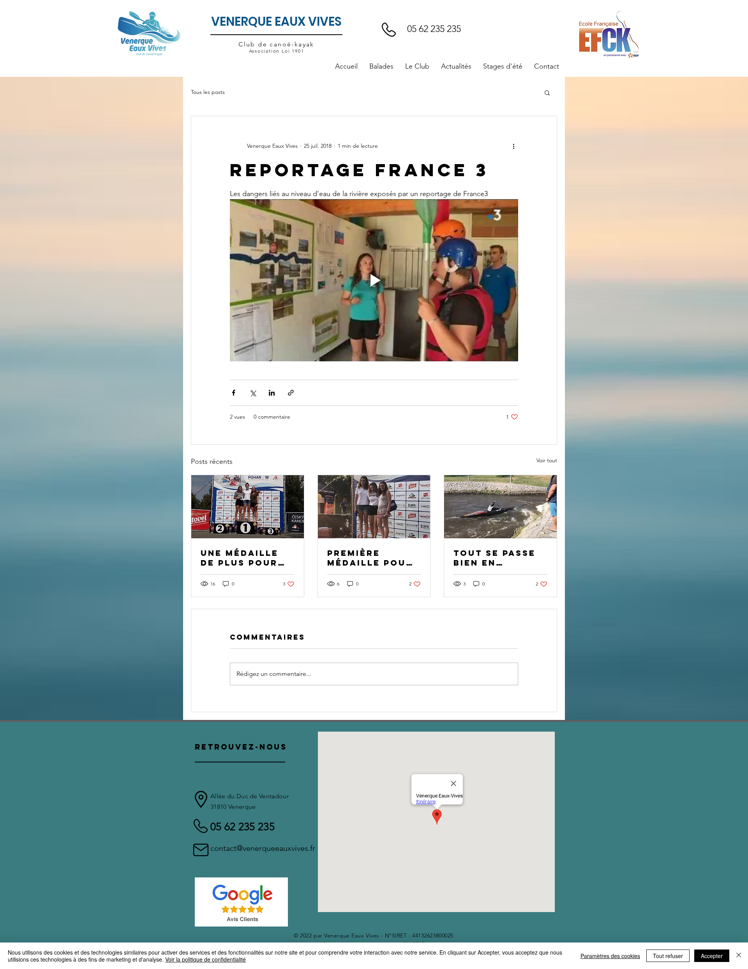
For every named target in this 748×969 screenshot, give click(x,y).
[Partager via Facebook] (233, 392)
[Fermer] (738, 956)
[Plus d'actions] (513, 145)
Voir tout (546, 460)
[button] (417, 66)
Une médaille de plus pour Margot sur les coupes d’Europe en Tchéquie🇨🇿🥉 (247, 558)
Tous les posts (208, 91)
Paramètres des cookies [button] (610, 956)
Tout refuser (668, 956)
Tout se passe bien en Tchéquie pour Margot (496, 558)
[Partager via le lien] (291, 392)
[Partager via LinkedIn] (271, 392)
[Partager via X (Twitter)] (252, 392)
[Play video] (374, 280)
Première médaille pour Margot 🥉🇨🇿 (370, 558)
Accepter (712, 956)
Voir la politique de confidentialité (205, 959)
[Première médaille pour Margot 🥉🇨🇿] (374, 506)
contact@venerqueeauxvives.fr (262, 848)
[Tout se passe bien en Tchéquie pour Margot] (500, 506)
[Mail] (201, 850)
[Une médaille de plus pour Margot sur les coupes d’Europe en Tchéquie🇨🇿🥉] (247, 506)
